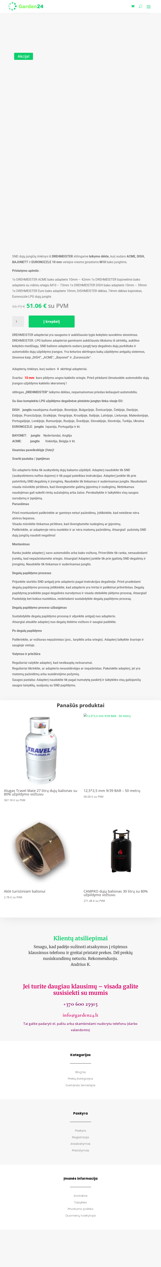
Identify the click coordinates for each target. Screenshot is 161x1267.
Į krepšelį (51, 321)
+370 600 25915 (80, 1003)
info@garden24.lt (81, 1015)
